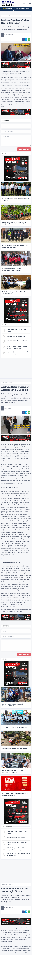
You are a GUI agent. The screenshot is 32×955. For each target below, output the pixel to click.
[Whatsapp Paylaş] (29, 39)
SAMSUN (11, 884)
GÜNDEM (11, 382)
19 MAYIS (11, 16)
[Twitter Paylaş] (26, 39)
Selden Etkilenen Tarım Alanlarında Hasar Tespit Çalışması (16, 9)
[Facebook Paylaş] (23, 39)
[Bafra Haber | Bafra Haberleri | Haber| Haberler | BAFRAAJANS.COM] (8, 3)
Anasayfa (4, 16)
